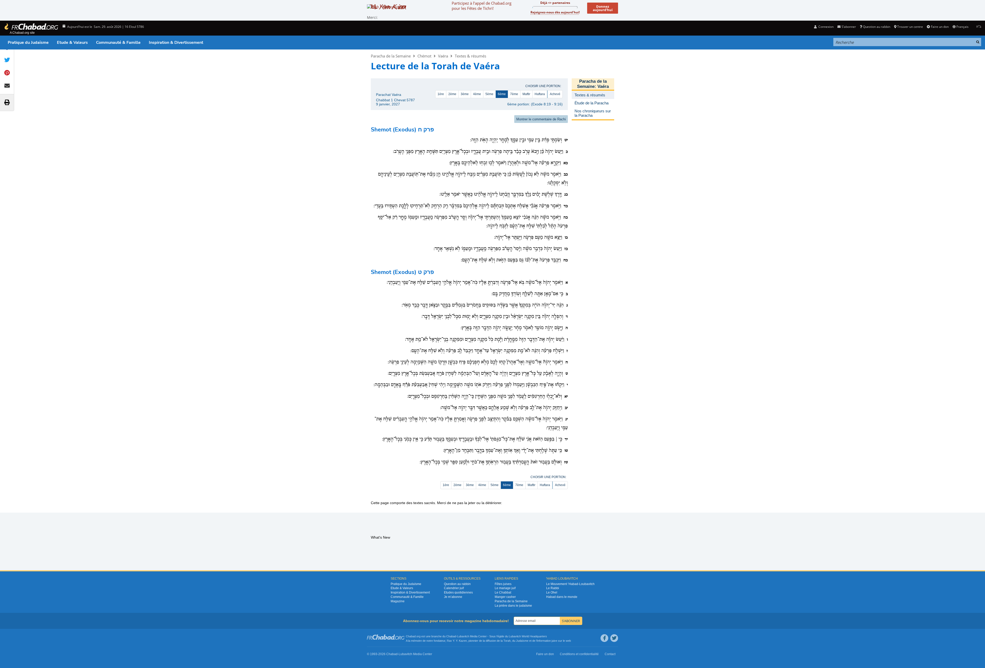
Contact (610, 654)
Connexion (826, 26)
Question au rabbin (876, 26)
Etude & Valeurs (72, 42)
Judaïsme (522, 640)
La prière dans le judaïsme (513, 605)
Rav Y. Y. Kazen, (457, 640)
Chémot (424, 56)
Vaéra (443, 56)
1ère (441, 94)
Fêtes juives (503, 584)
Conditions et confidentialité (579, 654)
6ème (502, 94)
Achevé (555, 94)
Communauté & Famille (118, 42)
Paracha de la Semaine (391, 56)
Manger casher (505, 597)
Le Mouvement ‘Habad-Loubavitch (570, 584)
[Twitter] (614, 638)
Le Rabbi (552, 588)
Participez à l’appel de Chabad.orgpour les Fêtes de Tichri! (481, 6)
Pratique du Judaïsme (28, 42)
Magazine (398, 601)
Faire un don (939, 26)
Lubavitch (463, 636)
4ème (477, 94)
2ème (452, 94)
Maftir (526, 94)
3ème (465, 94)
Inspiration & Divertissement (176, 42)
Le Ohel (551, 592)
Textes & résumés (470, 56)
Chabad (451, 636)
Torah (507, 640)
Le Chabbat (503, 592)
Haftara (540, 94)
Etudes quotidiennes (458, 592)
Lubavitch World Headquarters (528, 636)
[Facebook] (604, 638)
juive (554, 640)
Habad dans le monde (561, 597)
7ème (514, 94)
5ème (489, 94)
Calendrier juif (454, 588)
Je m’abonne (453, 597)
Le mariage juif (505, 588)
